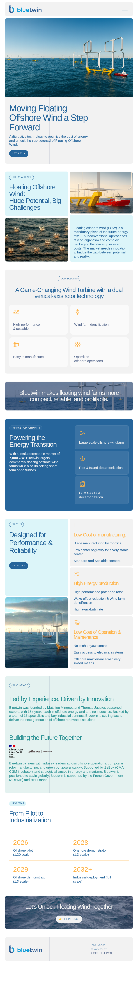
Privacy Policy (99, 949)
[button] (125, 9)
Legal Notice (98, 945)
